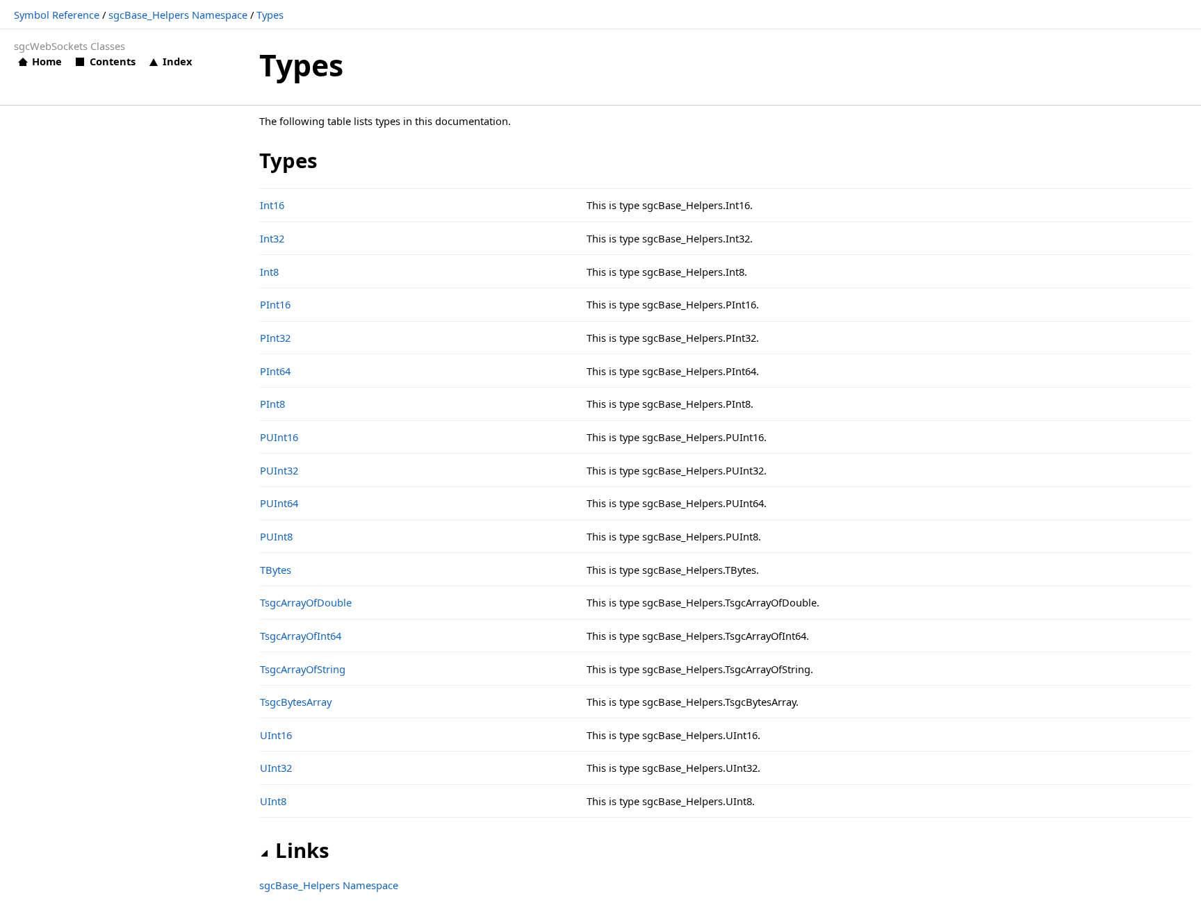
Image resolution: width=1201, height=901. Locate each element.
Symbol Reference (56, 15)
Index (177, 61)
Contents (112, 61)
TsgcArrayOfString (302, 669)
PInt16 (275, 304)
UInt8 (273, 801)
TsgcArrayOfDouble (306, 602)
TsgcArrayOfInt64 (300, 636)
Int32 (272, 238)
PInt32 (275, 338)
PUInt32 (279, 470)
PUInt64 (279, 503)
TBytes (275, 570)
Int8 (269, 272)
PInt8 (272, 404)
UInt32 (276, 768)
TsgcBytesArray (296, 702)
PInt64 (275, 371)
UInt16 (276, 735)
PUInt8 (276, 536)
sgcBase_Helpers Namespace (177, 15)
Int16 (272, 205)
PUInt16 (279, 437)
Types (270, 15)
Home (47, 61)
